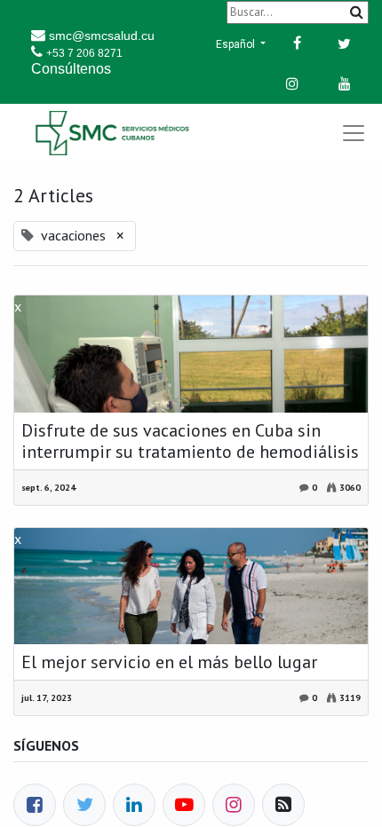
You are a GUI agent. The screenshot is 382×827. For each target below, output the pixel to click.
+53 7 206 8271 (84, 53)
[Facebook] (34, 805)
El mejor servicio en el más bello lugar (169, 662)
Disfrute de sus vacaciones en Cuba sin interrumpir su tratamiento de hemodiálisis (190, 441)
